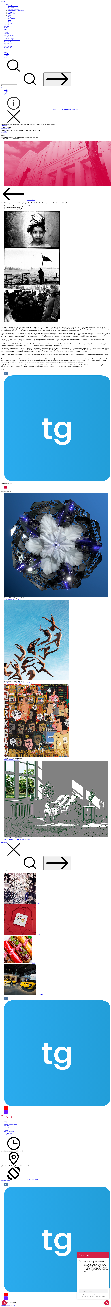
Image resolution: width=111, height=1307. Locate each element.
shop (5, 29)
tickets (9, 21)
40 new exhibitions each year (16, 10)
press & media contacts (10, 1124)
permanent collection (13, 9)
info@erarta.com (5, 128)
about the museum (13, 6)
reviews (6, 1130)
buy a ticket (4, 132)
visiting (10, 23)
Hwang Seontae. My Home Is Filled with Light (17, 839)
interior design (8, 1133)
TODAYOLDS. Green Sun (11, 760)
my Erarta (7, 93)
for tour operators (9, 1131)
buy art (9, 20)
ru (1, 87)
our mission (11, 7)
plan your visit (11, 17)
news (5, 1122)
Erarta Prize (11, 12)
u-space (10, 15)
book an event (11, 18)
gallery (6, 27)
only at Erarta (11, 13)
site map (13, 1305)
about (5, 1121)
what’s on (6, 24)
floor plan (7, 1180)
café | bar (6, 26)
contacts (3, 1180)
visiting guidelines (6, 1305)
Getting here (4, 125)
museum (6, 4)
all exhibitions (4, 842)
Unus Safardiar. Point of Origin (12, 599)
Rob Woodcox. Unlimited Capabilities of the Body (18, 683)
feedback (6, 1127)
